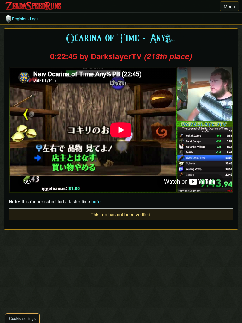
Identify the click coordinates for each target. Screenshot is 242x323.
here (96, 201)
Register (19, 18)
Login (35, 18)
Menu (229, 6)
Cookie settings (22, 318)
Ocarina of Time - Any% (121, 39)
